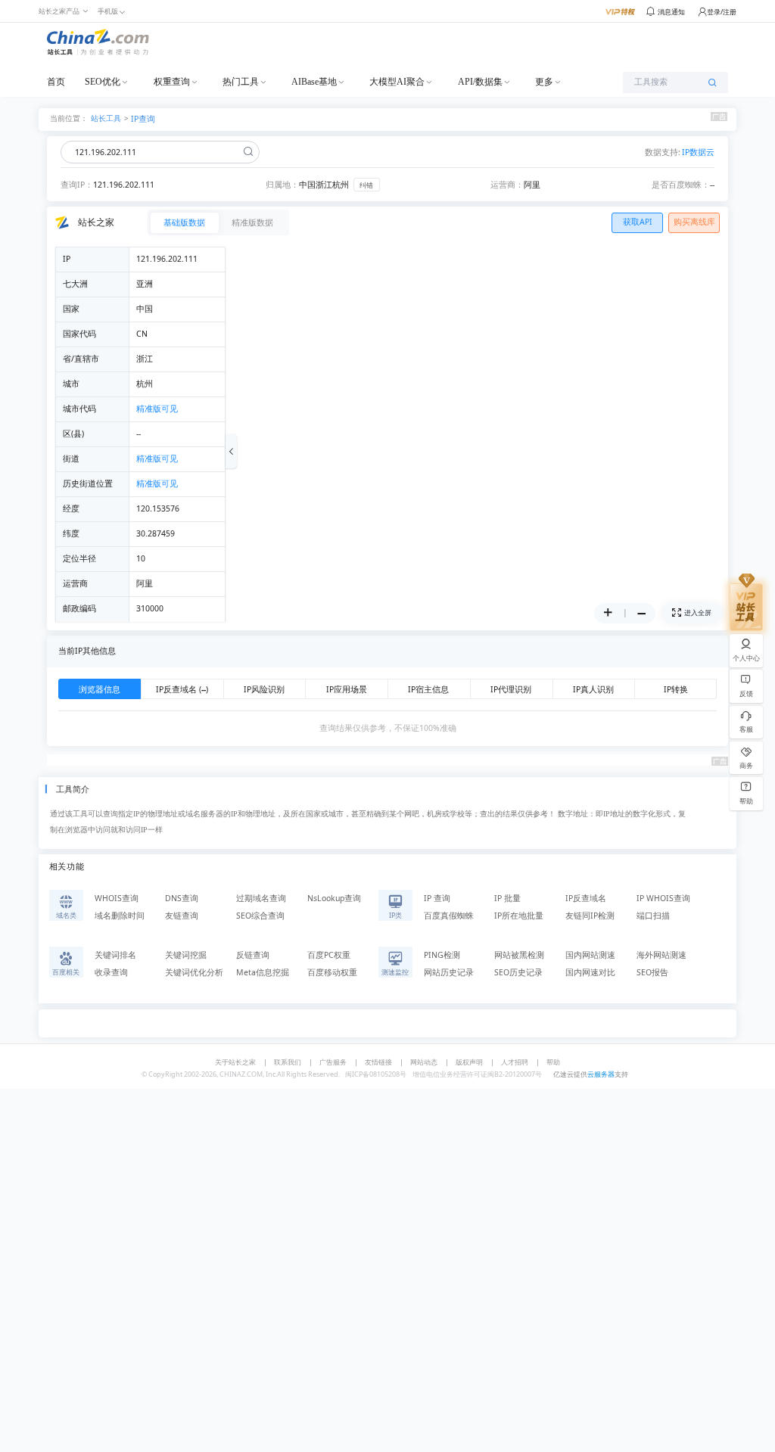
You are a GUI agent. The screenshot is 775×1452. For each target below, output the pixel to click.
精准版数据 (252, 222)
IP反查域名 (585, 898)
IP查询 (143, 118)
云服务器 (601, 1074)
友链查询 (181, 915)
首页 (56, 81)
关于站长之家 (235, 1062)
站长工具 (106, 117)
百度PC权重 (328, 955)
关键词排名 (115, 955)
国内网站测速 (590, 955)
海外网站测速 (661, 955)
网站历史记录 (449, 972)
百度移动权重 (332, 972)
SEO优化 (102, 81)
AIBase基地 (314, 81)
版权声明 (469, 1062)
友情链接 (378, 1062)
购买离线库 (694, 221)
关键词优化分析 (194, 972)
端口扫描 (653, 915)
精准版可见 (157, 408)
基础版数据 (184, 222)
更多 (544, 81)
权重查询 (172, 81)
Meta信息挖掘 (262, 972)
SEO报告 (652, 972)
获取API (637, 221)
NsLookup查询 (334, 898)
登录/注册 (721, 12)
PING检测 (442, 955)
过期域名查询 (261, 898)
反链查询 (252, 955)
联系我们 (287, 1062)
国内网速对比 (590, 972)
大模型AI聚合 (397, 81)
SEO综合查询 (260, 915)
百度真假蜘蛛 (449, 915)
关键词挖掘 (186, 955)
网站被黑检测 (519, 955)
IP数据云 (698, 152)
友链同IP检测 (590, 915)
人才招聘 (514, 1062)
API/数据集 (480, 81)
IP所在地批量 (518, 915)
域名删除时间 (120, 915)
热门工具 (241, 81)
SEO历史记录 (518, 972)
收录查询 (111, 972)
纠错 (366, 185)
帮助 (553, 1062)
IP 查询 (437, 898)
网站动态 (423, 1062)
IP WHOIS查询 (663, 898)
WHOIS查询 (117, 898)
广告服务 (333, 1062)
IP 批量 (507, 898)
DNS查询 (181, 898)
